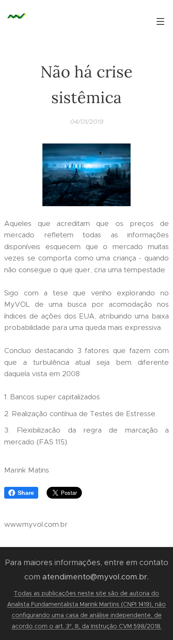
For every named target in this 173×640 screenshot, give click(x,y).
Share (26, 492)
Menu (160, 21)
